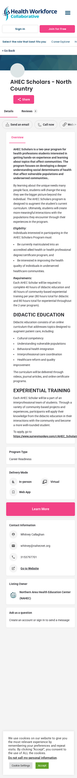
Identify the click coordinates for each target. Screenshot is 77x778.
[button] (67, 12)
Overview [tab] (17, 137)
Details (8, 111)
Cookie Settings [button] (21, 765)
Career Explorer (60, 41)
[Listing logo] (17, 70)
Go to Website (30, 568)
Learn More (40, 509)
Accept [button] (42, 765)
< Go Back (8, 50)
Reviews (29, 111)
